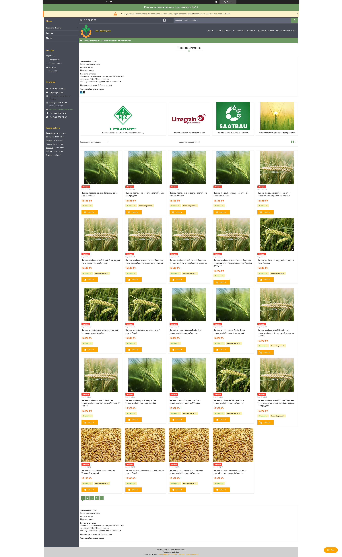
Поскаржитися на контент (168, 554)
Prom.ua (183, 550)
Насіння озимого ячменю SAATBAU (233, 132)
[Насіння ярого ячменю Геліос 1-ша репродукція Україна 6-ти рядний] (233, 304)
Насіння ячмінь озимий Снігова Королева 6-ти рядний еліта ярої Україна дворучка (188, 261)
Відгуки (49, 38)
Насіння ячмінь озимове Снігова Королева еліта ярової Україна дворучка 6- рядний (144, 261)
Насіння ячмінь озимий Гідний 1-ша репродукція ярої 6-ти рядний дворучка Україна (275, 333)
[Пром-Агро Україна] (86, 31)
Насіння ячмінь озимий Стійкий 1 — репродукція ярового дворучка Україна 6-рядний (100, 403)
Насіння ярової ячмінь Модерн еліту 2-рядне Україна (143, 331)
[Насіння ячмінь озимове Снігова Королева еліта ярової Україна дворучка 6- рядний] (145, 234)
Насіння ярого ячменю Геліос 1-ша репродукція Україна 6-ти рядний (229, 331)
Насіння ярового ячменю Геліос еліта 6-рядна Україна (99, 194)
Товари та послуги (91, 40)
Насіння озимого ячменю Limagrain (189, 132)
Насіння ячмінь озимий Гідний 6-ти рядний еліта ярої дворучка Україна (100, 261)
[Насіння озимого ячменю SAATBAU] (233, 118)
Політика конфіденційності (189, 554)
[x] (84, 93)
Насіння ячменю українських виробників (277, 132)
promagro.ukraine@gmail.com (61, 109)
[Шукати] (294, 20)
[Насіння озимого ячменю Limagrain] (189, 118)
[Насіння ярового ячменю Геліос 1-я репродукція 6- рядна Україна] (189, 304)
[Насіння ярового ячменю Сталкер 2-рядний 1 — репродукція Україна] (233, 445)
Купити (91, 212)
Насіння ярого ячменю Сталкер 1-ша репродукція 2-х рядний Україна (186, 471)
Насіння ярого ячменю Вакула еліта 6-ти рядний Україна (188, 194)
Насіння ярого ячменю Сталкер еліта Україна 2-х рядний (98, 471)
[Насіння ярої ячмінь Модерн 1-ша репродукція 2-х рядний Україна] (233, 375)
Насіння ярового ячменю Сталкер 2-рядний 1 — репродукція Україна (229, 471)
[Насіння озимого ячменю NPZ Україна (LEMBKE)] (123, 118)
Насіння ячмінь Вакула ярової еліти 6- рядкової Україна (230, 194)
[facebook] (81, 93)
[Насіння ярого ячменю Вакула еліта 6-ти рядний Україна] (189, 167)
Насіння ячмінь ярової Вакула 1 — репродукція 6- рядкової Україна (140, 401)
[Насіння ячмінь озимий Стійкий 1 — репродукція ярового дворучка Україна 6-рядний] (101, 375)
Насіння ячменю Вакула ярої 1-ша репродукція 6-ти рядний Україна (185, 401)
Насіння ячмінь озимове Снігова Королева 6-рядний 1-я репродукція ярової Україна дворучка (232, 263)
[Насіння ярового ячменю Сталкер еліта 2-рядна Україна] (145, 445)
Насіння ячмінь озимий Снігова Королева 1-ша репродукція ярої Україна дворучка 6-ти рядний (276, 403)
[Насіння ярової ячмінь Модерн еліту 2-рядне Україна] (145, 304)
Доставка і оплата (266, 31)
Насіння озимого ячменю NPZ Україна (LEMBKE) (123, 132)
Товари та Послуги (53, 28)
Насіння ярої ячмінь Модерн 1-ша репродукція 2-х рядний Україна (228, 401)
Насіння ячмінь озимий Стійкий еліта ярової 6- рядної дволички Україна (274, 194)
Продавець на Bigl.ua (171, 552)
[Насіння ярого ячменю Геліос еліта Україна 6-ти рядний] (145, 167)
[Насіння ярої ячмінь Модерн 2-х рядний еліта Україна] (277, 234)
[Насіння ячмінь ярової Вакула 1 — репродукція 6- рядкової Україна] (145, 375)
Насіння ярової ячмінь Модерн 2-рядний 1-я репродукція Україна (99, 331)
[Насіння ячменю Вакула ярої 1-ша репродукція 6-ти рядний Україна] (189, 375)
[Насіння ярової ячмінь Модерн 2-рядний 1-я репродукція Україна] (101, 304)
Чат (333, 550)
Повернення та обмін (286, 31)
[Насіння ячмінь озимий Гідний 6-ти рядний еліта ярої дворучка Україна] (101, 234)
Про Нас (49, 33)
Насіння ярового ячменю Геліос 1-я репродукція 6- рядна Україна (185, 331)
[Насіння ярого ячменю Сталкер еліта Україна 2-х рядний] (101, 445)
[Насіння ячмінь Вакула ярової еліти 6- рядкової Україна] (233, 167)
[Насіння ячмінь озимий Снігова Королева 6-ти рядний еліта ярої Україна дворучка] (189, 234)
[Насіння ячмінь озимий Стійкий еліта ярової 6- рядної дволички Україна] (277, 167)
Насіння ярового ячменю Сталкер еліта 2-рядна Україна (144, 471)
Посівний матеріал (108, 40)
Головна (210, 31)
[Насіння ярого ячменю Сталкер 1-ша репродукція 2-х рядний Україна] (189, 445)
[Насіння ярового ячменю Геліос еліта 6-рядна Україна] (101, 167)
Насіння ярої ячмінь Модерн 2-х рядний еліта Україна (275, 261)
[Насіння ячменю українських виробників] (277, 118)
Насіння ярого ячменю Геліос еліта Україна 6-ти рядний (144, 194)
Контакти (251, 31)
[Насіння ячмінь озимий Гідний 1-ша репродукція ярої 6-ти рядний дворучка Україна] (277, 304)
